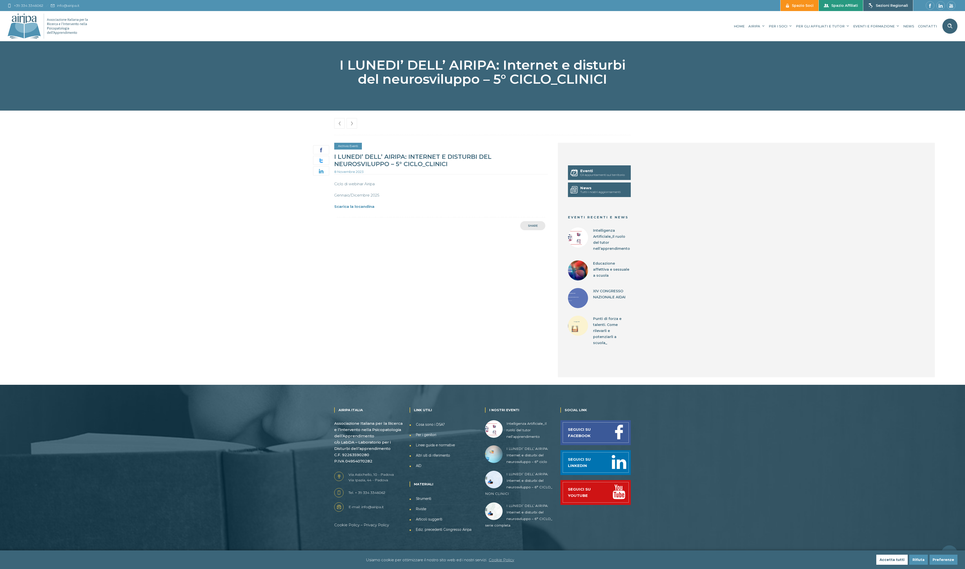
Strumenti (423, 499)
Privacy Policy (376, 525)
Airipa (754, 26)
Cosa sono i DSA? (430, 424)
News (908, 26)
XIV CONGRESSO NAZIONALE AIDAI (609, 294)
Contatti (927, 26)
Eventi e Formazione (874, 26)
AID (418, 466)
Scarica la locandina (354, 206)
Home (739, 26)
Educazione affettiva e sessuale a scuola (611, 269)
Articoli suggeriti (429, 519)
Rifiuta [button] (918, 560)
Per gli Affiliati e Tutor (820, 26)
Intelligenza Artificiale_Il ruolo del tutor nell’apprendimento (611, 239)
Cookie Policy (347, 525)
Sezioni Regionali (892, 5)
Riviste (421, 509)
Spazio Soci (802, 5)
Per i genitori (426, 435)
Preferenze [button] (943, 560)
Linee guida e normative (435, 445)
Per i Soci (778, 26)
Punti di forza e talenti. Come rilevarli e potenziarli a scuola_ (607, 330)
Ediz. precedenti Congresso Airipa (443, 530)
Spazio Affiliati (844, 5)
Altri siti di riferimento (433, 455)
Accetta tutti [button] (892, 560)
